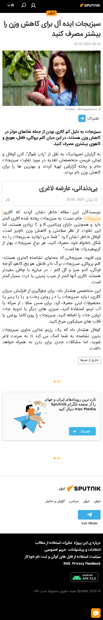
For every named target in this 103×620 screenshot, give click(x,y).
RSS (66, 563)
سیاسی (74, 501)
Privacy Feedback (86, 564)
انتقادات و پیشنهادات (84, 550)
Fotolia (70, 110)
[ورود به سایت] (33, 5)
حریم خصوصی (55, 549)
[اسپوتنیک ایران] (91, 8)
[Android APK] (84, 578)
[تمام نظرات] (96, 613)
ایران (86, 501)
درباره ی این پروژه (87, 542)
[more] (8, 199)
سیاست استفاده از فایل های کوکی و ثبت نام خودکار (63, 556)
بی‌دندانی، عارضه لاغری (68, 188)
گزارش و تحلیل (55, 501)
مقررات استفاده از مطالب (53, 542)
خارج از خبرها (89, 360)
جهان (97, 501)
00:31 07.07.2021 (87, 44)
